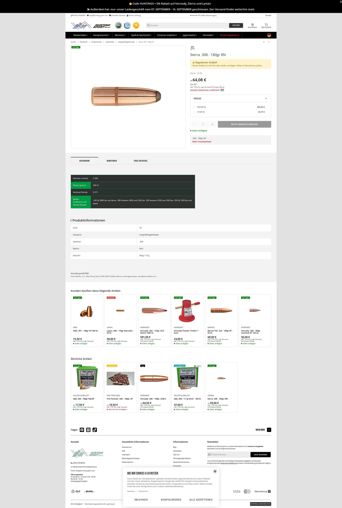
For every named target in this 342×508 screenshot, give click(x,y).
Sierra (211, 395)
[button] (208, 35)
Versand (207, 87)
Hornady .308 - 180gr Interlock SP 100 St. (250, 332)
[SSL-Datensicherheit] (118, 25)
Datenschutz (127, 447)
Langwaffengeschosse (126, 42)
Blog (174, 447)
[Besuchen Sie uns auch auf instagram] (88, 430)
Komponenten (96, 42)
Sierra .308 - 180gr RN (146, 42)
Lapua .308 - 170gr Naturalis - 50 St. (120, 332)
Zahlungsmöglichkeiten (182, 458)
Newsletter (177, 466)
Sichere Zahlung (135, 15)
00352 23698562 (79, 15)
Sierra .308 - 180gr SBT (218, 399)
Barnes (211, 327)
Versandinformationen (181, 462)
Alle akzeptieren (201, 499)
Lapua (109, 327)
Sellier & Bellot (81, 395)
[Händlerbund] (127, 25)
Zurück (73, 42)
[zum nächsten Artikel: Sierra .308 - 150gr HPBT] (269, 42)
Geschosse (110, 42)
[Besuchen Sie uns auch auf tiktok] (95, 430)
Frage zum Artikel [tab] (141, 161)
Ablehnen (141, 499)
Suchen (236, 25)
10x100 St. (231, 107)
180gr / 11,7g (144, 255)
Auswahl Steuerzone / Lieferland (205, 90)
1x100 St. (231, 112)
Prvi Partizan (113, 395)
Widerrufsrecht (127, 462)
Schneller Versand (118, 15)
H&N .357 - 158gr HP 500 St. (85, 331)
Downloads (177, 451)
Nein (141, 248)
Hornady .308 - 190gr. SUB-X (153, 399)
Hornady (144, 327)
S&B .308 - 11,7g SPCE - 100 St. (187, 399)
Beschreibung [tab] (84, 161)
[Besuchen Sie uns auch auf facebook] (82, 430)
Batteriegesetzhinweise (130, 458)
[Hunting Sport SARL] (91, 25)
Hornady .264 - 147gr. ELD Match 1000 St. (152, 332)
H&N (75, 327)
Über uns (176, 454)
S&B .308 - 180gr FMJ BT (83, 399)
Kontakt (268, 15)
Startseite (83, 42)
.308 (141, 241)
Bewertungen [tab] (112, 161)
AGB (123, 451)
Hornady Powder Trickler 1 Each (186, 332)
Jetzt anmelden (260, 454)
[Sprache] (269, 35)
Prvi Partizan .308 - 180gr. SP (120, 399)
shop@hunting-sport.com (98, 15)
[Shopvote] (136, 25)
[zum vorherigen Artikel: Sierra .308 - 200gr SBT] (264, 42)
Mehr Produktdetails (201, 141)
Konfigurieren (171, 499)
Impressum (126, 454)
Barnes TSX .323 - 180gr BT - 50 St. (220, 332)
